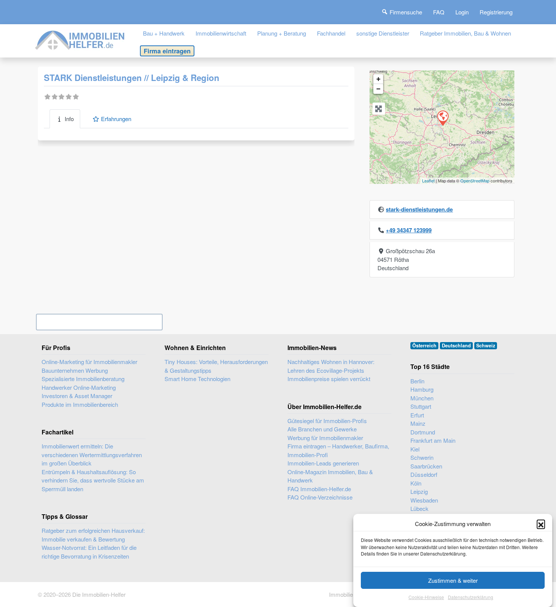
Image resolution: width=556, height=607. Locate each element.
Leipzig (419, 491)
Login (462, 12)
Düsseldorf (423, 474)
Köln (415, 483)
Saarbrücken (426, 466)
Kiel (414, 449)
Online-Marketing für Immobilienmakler (89, 362)
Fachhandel (331, 33)
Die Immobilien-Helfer (99, 594)
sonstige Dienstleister (382, 33)
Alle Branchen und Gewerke (322, 429)
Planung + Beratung (281, 33)
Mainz (418, 423)
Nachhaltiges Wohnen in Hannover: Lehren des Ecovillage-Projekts (330, 366)
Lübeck (419, 508)
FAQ (438, 12)
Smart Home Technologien (197, 379)
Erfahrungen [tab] (116, 119)
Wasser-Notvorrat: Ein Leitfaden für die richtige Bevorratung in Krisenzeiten (89, 551)
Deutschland (456, 345)
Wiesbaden (424, 500)
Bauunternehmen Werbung (75, 370)
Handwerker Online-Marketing (79, 387)
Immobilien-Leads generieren (323, 463)
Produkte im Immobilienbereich (80, 404)
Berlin (417, 381)
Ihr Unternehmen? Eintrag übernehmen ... (99, 322)
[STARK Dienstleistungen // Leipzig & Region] (442, 117)
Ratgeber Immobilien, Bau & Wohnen (465, 33)
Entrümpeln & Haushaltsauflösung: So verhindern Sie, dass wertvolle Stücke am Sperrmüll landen (93, 480)
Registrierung (496, 12)
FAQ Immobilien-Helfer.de (319, 489)
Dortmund (422, 432)
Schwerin (421, 457)
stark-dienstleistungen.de (419, 209)
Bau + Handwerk (164, 33)
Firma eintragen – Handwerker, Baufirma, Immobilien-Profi (338, 450)
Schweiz (485, 345)
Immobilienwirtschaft (221, 33)
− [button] (378, 89)
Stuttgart (420, 406)
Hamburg (421, 389)
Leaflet (428, 180)
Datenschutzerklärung (470, 597)
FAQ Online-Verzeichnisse (320, 497)
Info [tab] (69, 119)
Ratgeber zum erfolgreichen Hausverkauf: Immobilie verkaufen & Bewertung (93, 534)
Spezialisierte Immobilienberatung (83, 379)
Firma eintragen (167, 50)
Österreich (424, 345)
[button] (541, 524)
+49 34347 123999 (409, 230)
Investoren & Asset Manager (77, 396)
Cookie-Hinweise (426, 597)
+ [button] (378, 79)
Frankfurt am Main (432, 440)
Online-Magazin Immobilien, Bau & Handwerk (330, 476)
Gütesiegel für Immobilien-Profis (327, 421)
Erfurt (417, 415)
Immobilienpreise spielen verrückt (328, 379)
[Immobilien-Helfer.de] (80, 39)
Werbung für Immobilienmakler (325, 438)
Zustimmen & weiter (453, 580)
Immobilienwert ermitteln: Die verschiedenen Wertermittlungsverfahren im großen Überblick (92, 454)
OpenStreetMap (474, 180)
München (421, 398)
